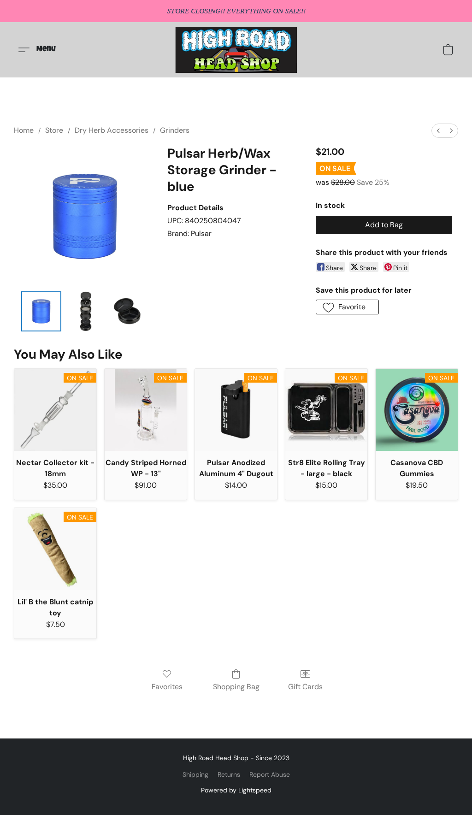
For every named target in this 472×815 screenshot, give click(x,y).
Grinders (174, 130)
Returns (229, 774)
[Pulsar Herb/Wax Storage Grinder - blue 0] (41, 311)
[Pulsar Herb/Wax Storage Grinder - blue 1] (85, 311)
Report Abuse (269, 774)
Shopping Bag (236, 686)
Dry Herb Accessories (111, 130)
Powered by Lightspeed (236, 790)
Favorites (167, 686)
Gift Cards (305, 686)
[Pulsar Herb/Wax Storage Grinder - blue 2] (129, 311)
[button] (236, 50)
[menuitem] (438, 130)
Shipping (195, 774)
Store (54, 130)
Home (24, 130)
